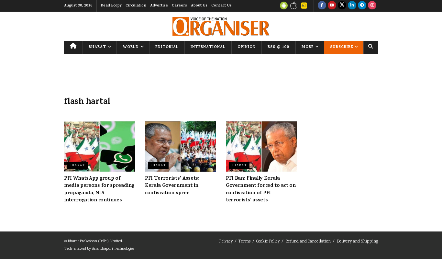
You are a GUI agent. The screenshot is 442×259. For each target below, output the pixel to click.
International (208, 47)
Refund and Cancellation (308, 242)
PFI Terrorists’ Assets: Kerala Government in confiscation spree (172, 186)
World (131, 47)
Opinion (247, 47)
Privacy (226, 242)
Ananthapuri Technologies (113, 249)
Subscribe (341, 47)
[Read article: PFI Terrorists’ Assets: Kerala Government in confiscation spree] (180, 146)
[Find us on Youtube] (332, 6)
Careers (179, 6)
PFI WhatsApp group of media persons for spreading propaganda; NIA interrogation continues (99, 190)
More (308, 47)
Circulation (136, 6)
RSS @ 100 (278, 47)
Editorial (167, 47)
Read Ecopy (111, 6)
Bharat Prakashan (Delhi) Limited (95, 241)
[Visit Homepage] (221, 26)
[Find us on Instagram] (372, 6)
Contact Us (221, 6)
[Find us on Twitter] (342, 6)
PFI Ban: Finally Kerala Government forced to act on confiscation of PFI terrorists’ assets (260, 190)
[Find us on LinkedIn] (352, 6)
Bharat (97, 47)
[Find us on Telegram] (362, 6)
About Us (199, 6)
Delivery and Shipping (357, 242)
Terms (244, 242)
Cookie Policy (268, 242)
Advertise (159, 6)
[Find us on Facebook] (322, 6)
